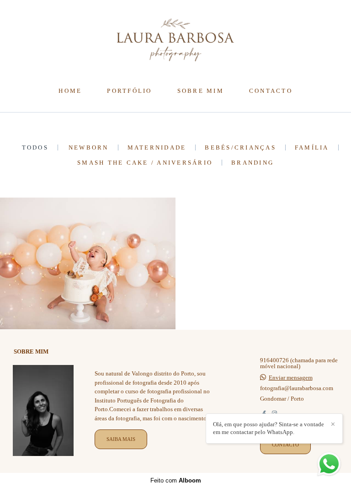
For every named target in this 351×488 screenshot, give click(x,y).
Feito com (175, 480)
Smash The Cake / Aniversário (145, 163)
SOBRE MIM (200, 90)
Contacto (285, 444)
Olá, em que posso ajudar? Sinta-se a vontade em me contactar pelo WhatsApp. (268, 428)
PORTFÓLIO (129, 90)
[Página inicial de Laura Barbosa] (175, 40)
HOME (70, 90)
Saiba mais (120, 439)
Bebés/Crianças (240, 147)
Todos (35, 147)
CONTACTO (270, 90)
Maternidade (157, 147)
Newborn (89, 147)
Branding (252, 163)
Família (312, 147)
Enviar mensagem (291, 378)
